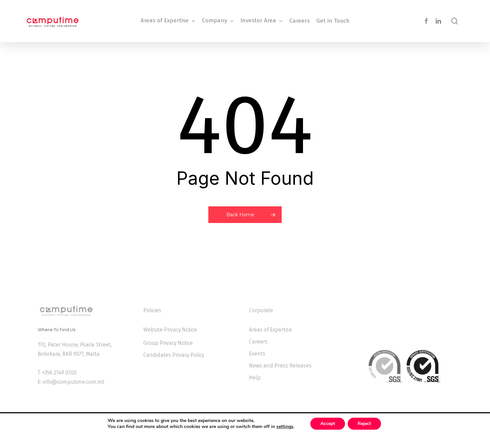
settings (284, 427)
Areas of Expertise (270, 329)
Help (255, 377)
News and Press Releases (280, 365)
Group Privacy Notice (168, 343)
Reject (364, 423)
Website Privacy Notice (170, 329)
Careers (258, 341)
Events (257, 353)
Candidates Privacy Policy (173, 355)
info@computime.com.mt (73, 382)
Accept (327, 423)
